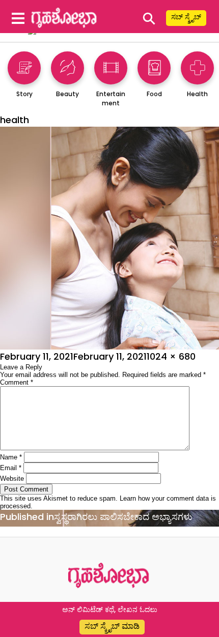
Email (10, 468)
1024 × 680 (171, 356)
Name (11, 457)
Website (12, 478)
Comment (16, 382)
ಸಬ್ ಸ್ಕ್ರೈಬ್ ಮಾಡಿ (112, 626)
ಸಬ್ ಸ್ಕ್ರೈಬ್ (186, 17)
